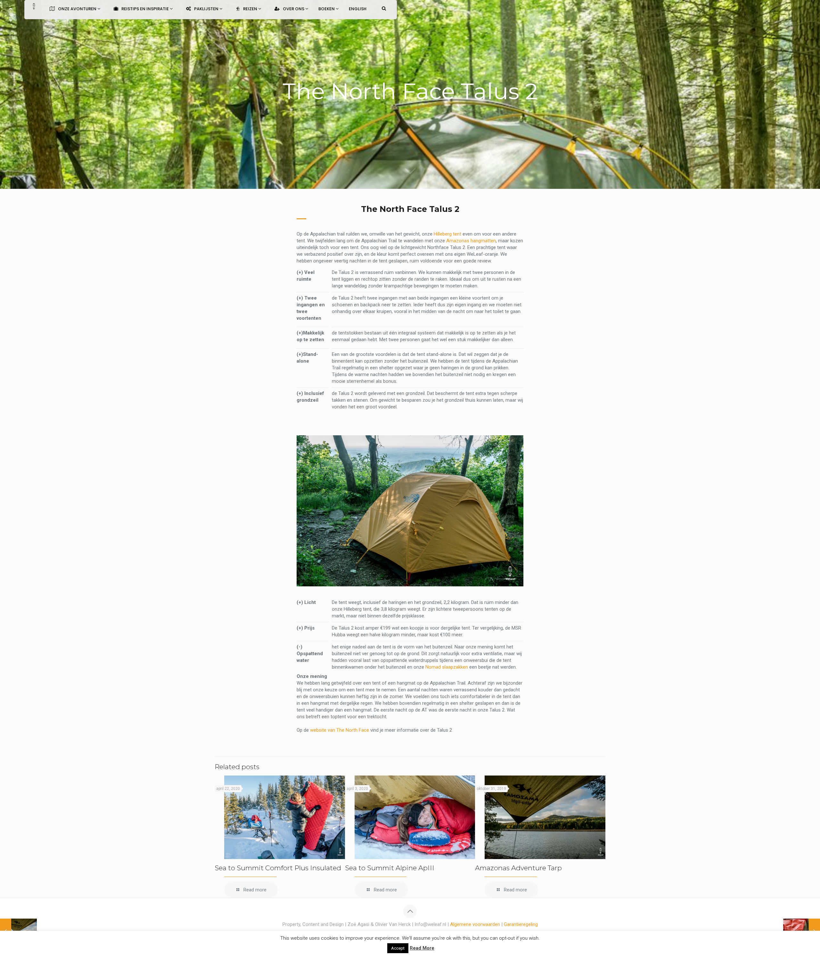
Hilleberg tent (447, 234)
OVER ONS (294, 9)
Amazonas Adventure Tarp (518, 868)
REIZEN (250, 9)
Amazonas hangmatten (471, 241)
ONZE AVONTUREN (77, 9)
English (357, 9)
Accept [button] (398, 948)
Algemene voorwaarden (475, 924)
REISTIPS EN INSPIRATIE (145, 9)
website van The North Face (339, 730)
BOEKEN (327, 9)
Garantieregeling (521, 924)
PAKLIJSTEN (206, 9)
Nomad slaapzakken (446, 667)
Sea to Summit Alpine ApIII (389, 868)
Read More (422, 948)
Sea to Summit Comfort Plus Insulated (278, 868)
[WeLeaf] (10, 14)
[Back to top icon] (410, 911)
